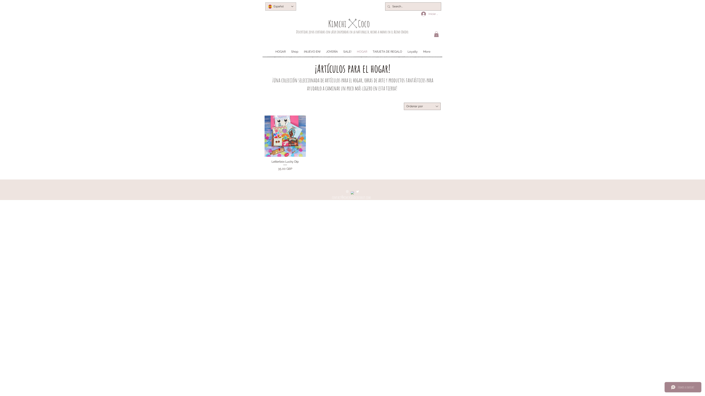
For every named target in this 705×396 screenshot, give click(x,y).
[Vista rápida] (285, 136)
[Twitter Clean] (357, 191)
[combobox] (422, 106)
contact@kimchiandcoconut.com (351, 197)
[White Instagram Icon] (347, 191)
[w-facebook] (352, 193)
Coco (364, 23)
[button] (436, 34)
